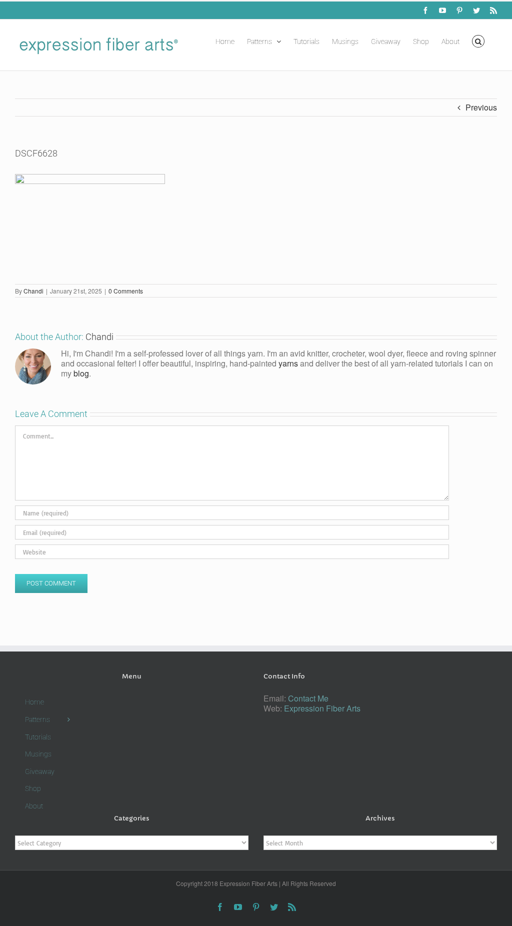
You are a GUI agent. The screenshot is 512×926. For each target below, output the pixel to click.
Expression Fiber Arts (322, 708)
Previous (481, 107)
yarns (288, 363)
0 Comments (125, 290)
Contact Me (308, 698)
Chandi (34, 290)
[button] (478, 41)
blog (81, 373)
